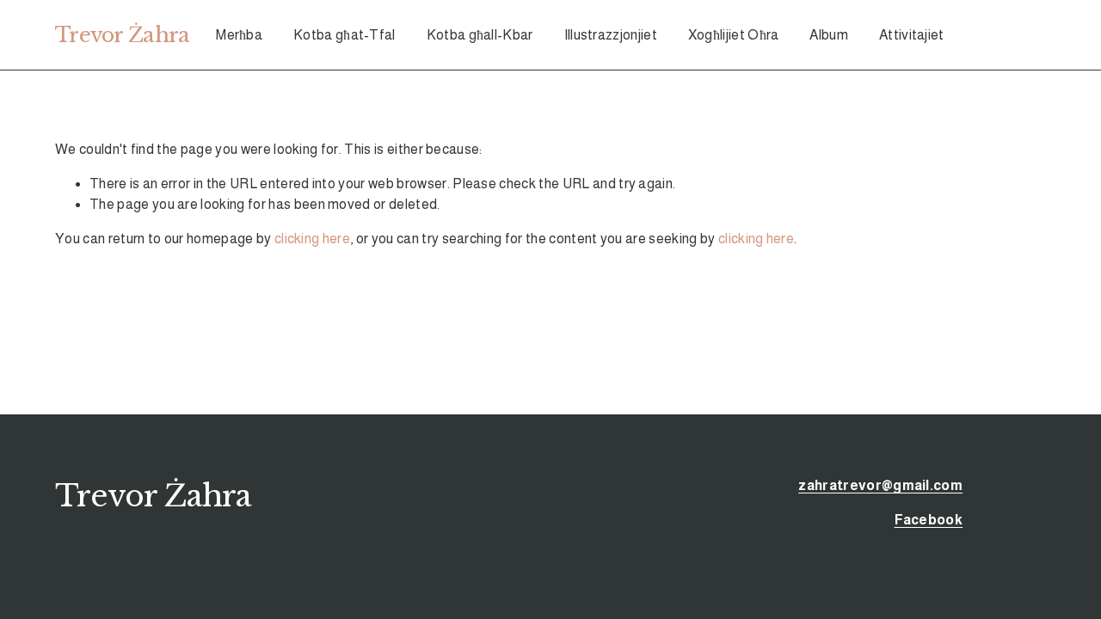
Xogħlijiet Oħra (733, 35)
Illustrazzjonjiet (610, 35)
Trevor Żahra (122, 34)
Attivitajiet (911, 35)
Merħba (239, 35)
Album (828, 35)
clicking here (312, 238)
